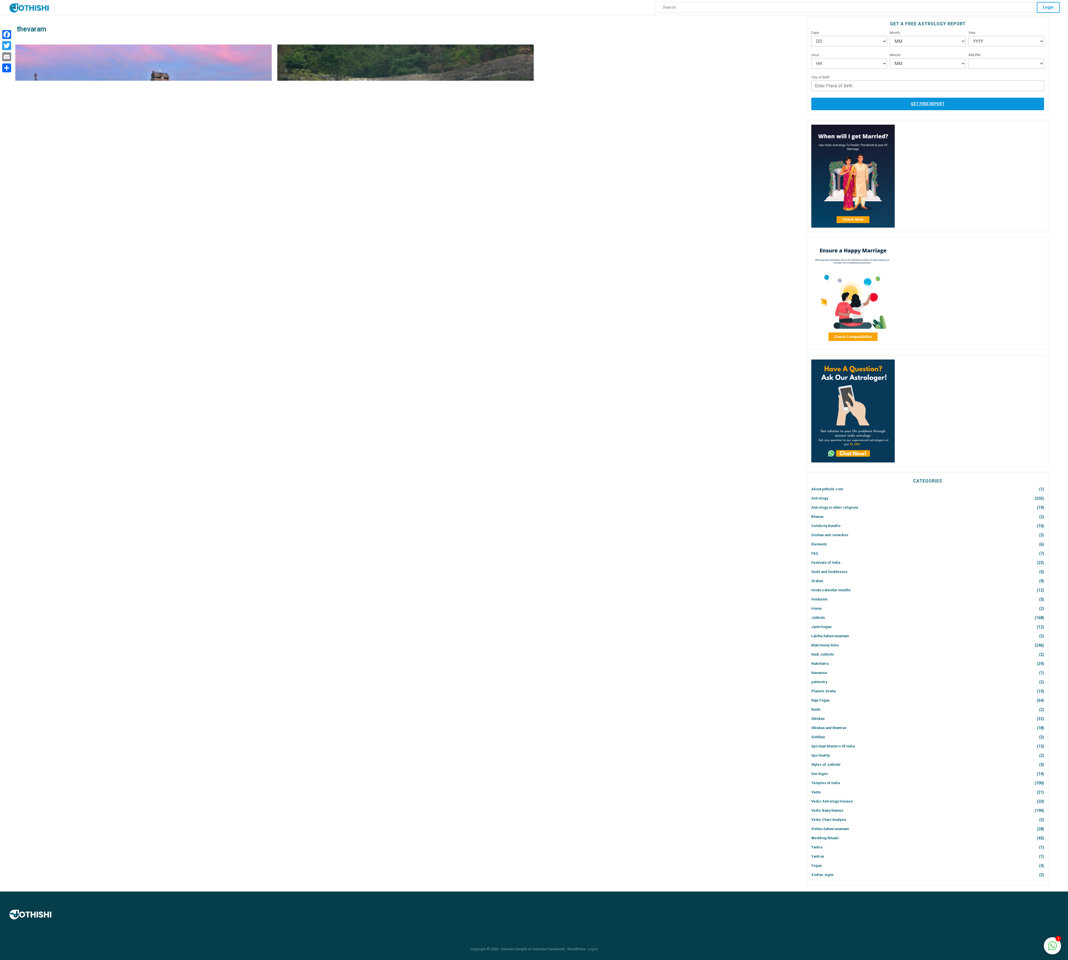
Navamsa (819, 673)
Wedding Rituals (825, 838)
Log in (593, 949)
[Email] (6, 56)
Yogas (816, 865)
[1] (1052, 945)
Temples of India (825, 783)
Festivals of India (825, 562)
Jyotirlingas (821, 627)
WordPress (576, 949)
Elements (819, 544)
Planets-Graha (823, 691)
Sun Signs (819, 774)
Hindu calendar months (831, 590)
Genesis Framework (549, 949)
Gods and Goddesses (829, 572)
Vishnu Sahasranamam (830, 829)
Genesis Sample (514, 949)
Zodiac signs (822, 875)
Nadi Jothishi (822, 654)
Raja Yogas (820, 700)
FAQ (814, 553)
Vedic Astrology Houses (832, 801)
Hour (815, 55)
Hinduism (819, 599)
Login (1048, 7)
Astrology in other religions (834, 507)
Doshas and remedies (829, 535)
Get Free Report (928, 104)
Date (815, 33)
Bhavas (817, 517)
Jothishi (818, 618)
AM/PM (974, 55)
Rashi (815, 709)
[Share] (6, 67)
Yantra (816, 847)
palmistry (819, 682)
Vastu (815, 792)
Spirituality (820, 755)
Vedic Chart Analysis (828, 820)
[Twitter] (6, 45)
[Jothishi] (29, 6)
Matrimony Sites (825, 645)
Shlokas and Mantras (828, 728)
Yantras (817, 856)
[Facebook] (6, 34)
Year (971, 33)
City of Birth (820, 77)
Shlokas (818, 719)
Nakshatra (820, 663)
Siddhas (818, 737)
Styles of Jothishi (825, 764)
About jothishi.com (827, 489)
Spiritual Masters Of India (833, 746)
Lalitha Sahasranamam (830, 636)
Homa (816, 608)
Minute (895, 55)
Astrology (819, 498)
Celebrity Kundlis (825, 526)
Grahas (817, 581)
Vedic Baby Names (827, 810)
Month (895, 33)
